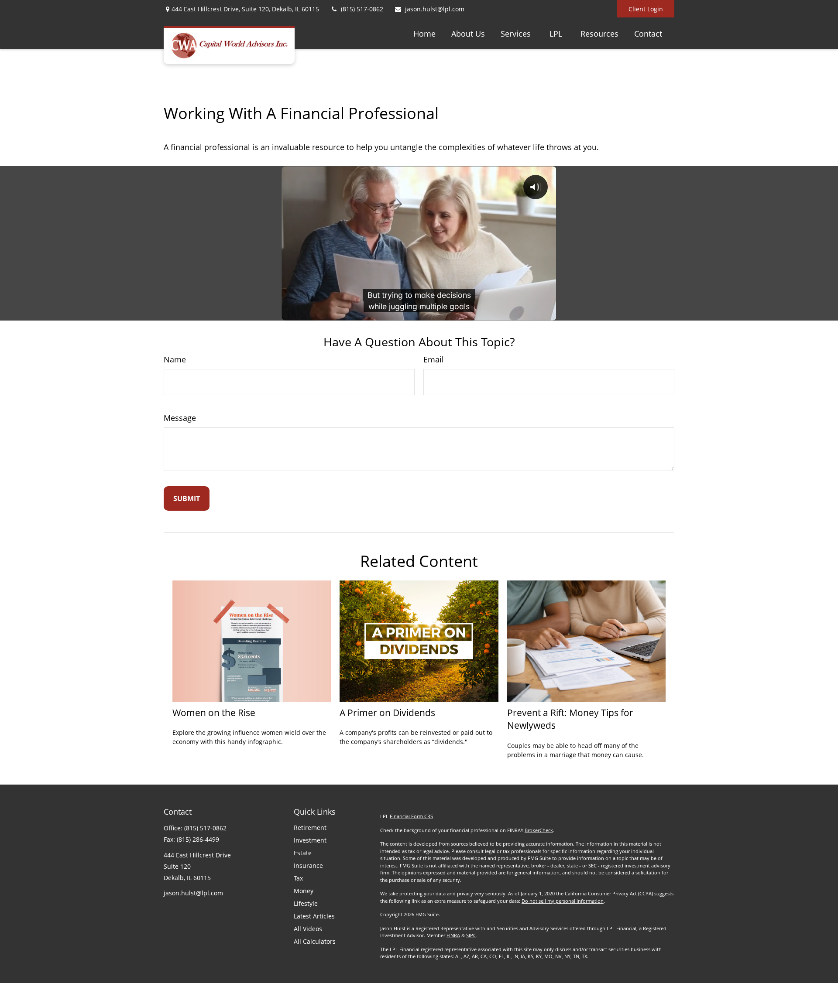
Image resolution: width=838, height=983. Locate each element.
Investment (310, 840)
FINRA (453, 935)
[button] (424, 33)
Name (175, 359)
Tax (298, 878)
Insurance (308, 865)
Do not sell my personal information (563, 901)
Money (303, 891)
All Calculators (315, 941)
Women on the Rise (213, 712)
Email (433, 359)
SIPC (471, 935)
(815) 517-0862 (362, 9)
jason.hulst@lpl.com (434, 9)
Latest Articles (314, 916)
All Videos (308, 929)
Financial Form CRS (411, 816)
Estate (303, 853)
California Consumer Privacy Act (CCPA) (609, 893)
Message (180, 418)
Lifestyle (306, 903)
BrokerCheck (539, 830)
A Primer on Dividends (387, 712)
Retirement (310, 827)
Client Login (645, 9)
